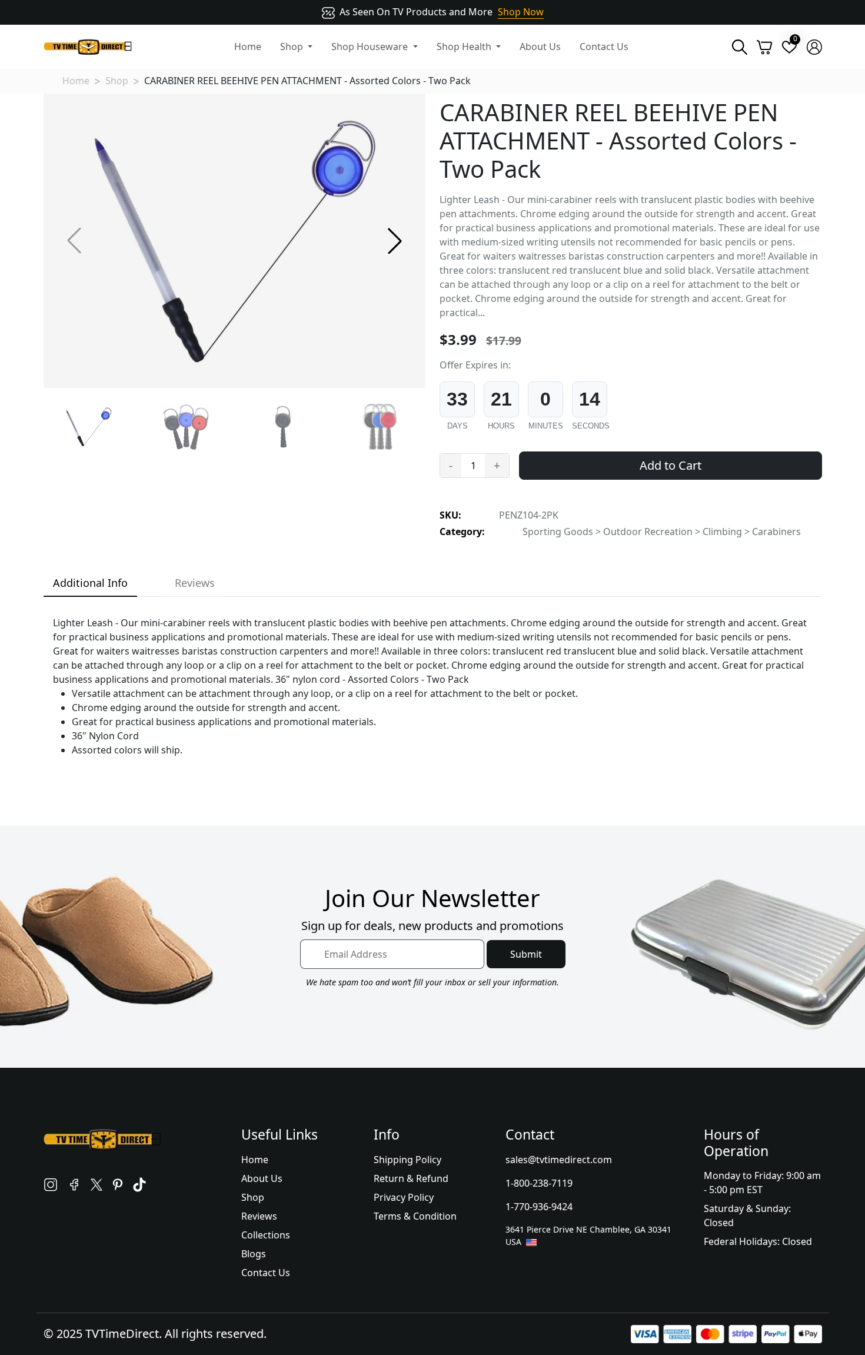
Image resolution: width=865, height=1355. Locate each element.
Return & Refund (411, 1178)
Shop (116, 80)
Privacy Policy (404, 1197)
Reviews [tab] (195, 583)
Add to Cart (670, 465)
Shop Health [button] (465, 46)
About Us (540, 46)
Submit (526, 954)
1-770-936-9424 (539, 1206)
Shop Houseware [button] (370, 46)
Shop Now (521, 11)
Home (247, 46)
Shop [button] (292, 46)
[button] (395, 241)
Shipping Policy (407, 1159)
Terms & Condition (415, 1216)
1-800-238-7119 (539, 1183)
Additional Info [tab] (90, 583)
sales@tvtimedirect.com (558, 1159)
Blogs (253, 1253)
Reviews (259, 1216)
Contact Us (604, 46)
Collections (265, 1234)
